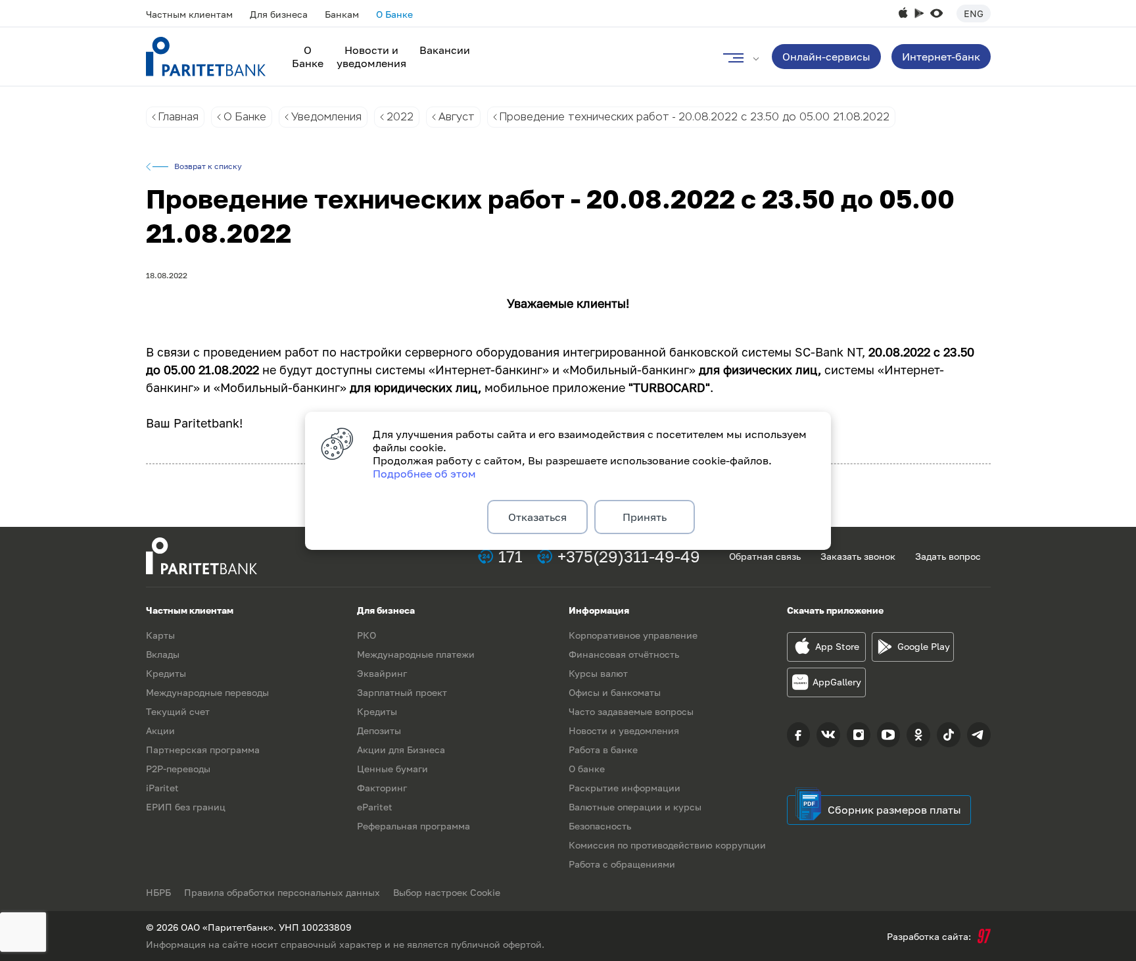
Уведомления (326, 117)
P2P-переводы (178, 768)
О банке (587, 768)
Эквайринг (382, 673)
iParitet (162, 787)
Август (456, 117)
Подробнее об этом (424, 473)
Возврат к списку (208, 166)
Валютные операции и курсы (635, 806)
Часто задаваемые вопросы (631, 711)
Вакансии (444, 50)
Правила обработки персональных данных (282, 892)
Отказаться (537, 517)
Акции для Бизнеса (401, 749)
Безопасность (600, 825)
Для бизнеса (279, 14)
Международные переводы (207, 692)
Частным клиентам (189, 14)
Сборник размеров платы (894, 809)
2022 (400, 117)
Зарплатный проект (402, 692)
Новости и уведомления (371, 56)
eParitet (374, 806)
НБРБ (158, 892)
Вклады (162, 654)
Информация (599, 610)
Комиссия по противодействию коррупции (667, 844)
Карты (160, 635)
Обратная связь (765, 556)
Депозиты (379, 730)
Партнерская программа (203, 749)
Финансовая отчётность (624, 654)
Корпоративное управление (633, 635)
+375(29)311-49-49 (628, 556)
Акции (160, 730)
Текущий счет (178, 711)
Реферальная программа (413, 825)
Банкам (342, 14)
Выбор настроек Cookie (446, 892)
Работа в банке (603, 749)
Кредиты (166, 673)
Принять (645, 517)
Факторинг (382, 787)
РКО (366, 635)
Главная (178, 117)
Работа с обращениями (622, 864)
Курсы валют (598, 673)
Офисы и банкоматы (615, 692)
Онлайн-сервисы (826, 56)
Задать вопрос (948, 556)
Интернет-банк (941, 56)
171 (510, 556)
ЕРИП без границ (185, 806)
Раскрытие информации (624, 787)
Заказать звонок (857, 556)
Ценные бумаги (392, 768)
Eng (973, 13)
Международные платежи (416, 654)
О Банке (394, 14)
